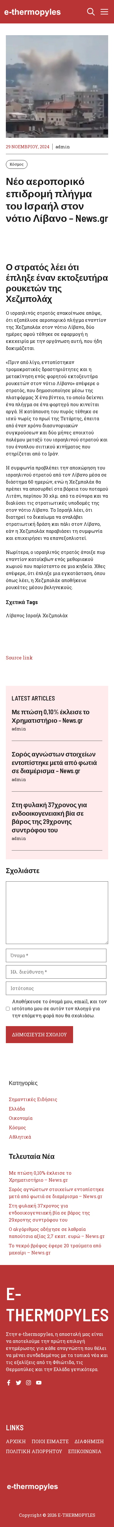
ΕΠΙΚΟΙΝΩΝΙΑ (84, 1451)
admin (63, 146)
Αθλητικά (20, 1137)
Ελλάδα (17, 1109)
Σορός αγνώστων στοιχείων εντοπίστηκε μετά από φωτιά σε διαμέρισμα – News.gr (54, 762)
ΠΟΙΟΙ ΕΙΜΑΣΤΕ (50, 1441)
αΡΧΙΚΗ (16, 1441)
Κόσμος (17, 164)
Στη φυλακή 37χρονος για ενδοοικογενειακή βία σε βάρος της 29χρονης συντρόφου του (49, 1213)
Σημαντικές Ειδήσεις (33, 1099)
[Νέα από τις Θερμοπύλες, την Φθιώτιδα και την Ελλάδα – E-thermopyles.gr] (32, 11)
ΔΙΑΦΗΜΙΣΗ (89, 1441)
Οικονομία (20, 1118)
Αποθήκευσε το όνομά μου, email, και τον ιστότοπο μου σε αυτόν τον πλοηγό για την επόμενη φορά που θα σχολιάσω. (59, 1008)
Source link (19, 657)
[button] (91, 11)
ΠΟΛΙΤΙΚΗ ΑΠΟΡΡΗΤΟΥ (34, 1451)
